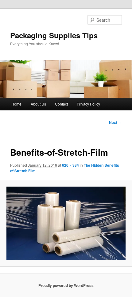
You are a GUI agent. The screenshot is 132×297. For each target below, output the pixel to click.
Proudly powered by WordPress (66, 285)
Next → (115, 122)
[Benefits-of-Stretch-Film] (65, 223)
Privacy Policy (88, 103)
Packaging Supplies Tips (54, 35)
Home (16, 103)
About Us (38, 103)
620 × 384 (70, 165)
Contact (61, 103)
